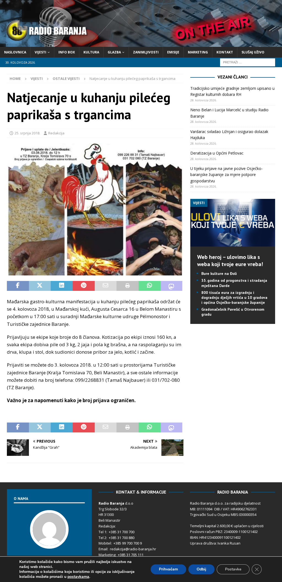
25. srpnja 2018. (27, 133)
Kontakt (224, 52)
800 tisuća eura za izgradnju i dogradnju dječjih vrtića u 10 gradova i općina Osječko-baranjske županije (234, 297)
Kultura (91, 52)
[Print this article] (127, 286)
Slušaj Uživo (253, 52)
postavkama (78, 576)
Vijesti (40, 52)
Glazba (114, 52)
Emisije (173, 52)
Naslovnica (15, 52)
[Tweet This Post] (40, 286)
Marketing (198, 52)
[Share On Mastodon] (172, 286)
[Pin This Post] (84, 286)
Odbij (201, 569)
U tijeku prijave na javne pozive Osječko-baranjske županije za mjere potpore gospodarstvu (226, 174)
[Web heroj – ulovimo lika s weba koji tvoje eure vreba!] (232, 243)
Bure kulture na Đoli (219, 273)
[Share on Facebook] (18, 286)
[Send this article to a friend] (106, 286)
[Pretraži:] (247, 61)
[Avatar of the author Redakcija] (49, 542)
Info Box (66, 52)
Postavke (233, 569)
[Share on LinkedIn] (62, 286)
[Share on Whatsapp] (150, 286)
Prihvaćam (168, 569)
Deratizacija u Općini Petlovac (216, 153)
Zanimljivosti (146, 52)
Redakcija (56, 133)
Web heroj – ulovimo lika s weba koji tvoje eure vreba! (230, 260)
